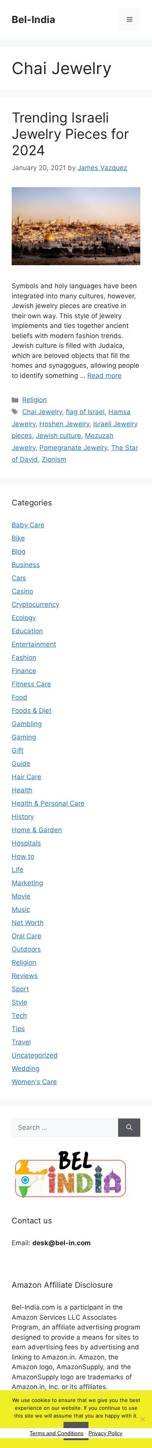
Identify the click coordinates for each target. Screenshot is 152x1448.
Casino (22, 591)
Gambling (27, 724)
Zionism (54, 459)
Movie (21, 896)
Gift (17, 750)
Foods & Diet (31, 710)
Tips (18, 1029)
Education (27, 631)
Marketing (27, 883)
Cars (19, 578)
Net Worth (28, 923)
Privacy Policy (105, 1433)
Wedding (25, 1068)
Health (22, 790)
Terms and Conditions (56, 1433)
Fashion (24, 657)
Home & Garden (37, 830)
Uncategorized (35, 1055)
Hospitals (26, 843)
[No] (142, 1419)
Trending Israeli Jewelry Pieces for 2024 (70, 133)
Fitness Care (31, 684)
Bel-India (33, 19)
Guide (21, 763)
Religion (34, 400)
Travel (21, 1042)
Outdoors (26, 949)
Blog (18, 551)
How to (23, 856)
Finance (24, 671)
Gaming (24, 737)
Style (19, 1002)
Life (17, 870)
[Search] (129, 1127)
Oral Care (26, 936)
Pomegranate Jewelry (73, 448)
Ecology (24, 618)
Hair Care (26, 777)
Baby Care (28, 525)
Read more (104, 375)
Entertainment (34, 644)
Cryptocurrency (35, 604)
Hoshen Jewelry (64, 424)
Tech (19, 1015)
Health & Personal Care (48, 803)
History (23, 817)
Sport (20, 989)
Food (19, 697)
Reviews (25, 976)
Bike (18, 538)
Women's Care (34, 1082)
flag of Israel (85, 412)
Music (21, 909)
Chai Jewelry (42, 412)
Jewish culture (58, 436)
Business (26, 565)
